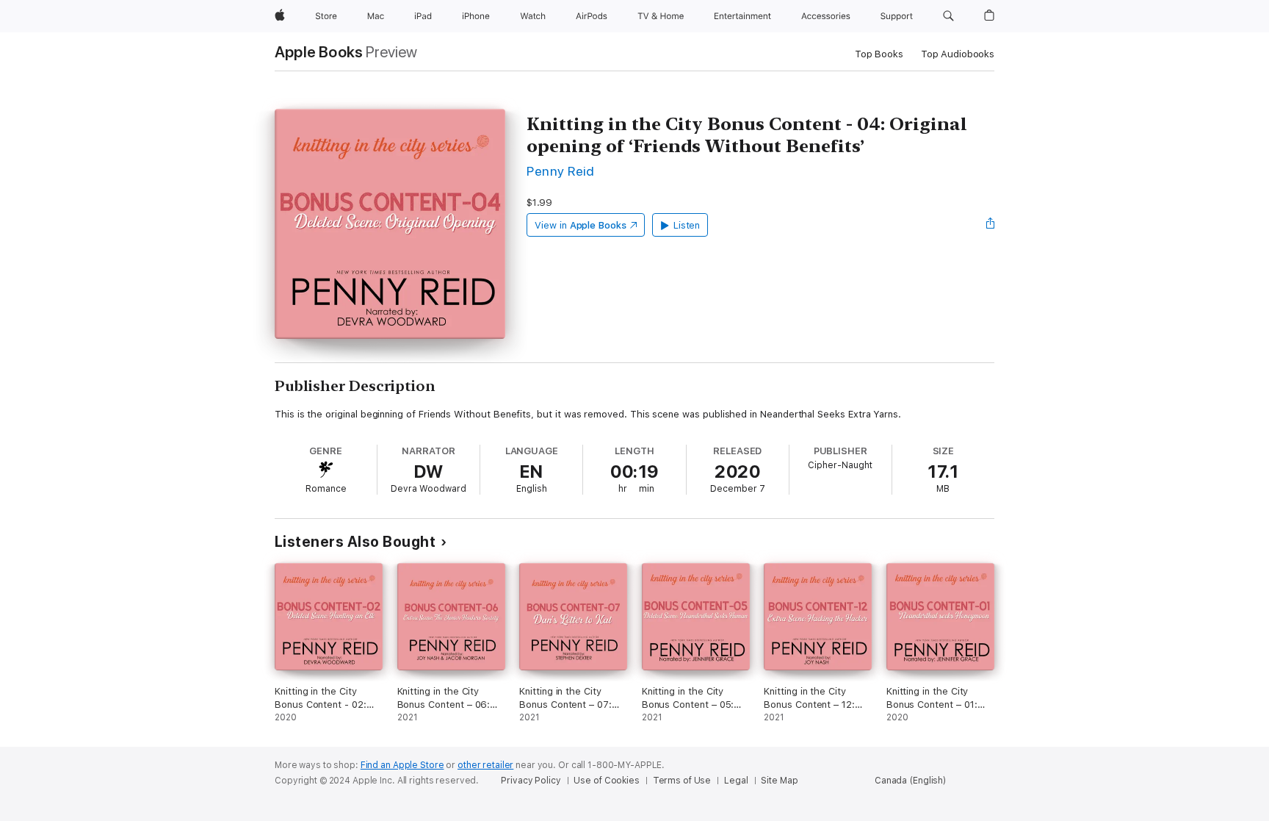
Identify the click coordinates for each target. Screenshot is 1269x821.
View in (580, 225)
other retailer (485, 765)
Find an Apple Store (402, 765)
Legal (736, 780)
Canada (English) (910, 780)
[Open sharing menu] (990, 225)
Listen (687, 225)
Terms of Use (682, 780)
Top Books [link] (879, 54)
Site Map (779, 780)
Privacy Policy (530, 780)
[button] (948, 16)
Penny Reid (561, 171)
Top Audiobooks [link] (957, 54)
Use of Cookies (606, 780)
